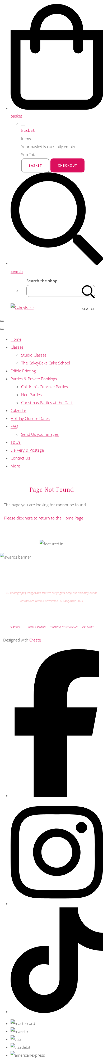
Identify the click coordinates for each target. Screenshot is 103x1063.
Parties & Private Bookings (34, 378)
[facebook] (57, 795)
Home (16, 339)
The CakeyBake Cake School (45, 363)
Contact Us (20, 458)
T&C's (16, 442)
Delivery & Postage (27, 450)
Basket (35, 165)
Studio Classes (33, 355)
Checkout (67, 165)
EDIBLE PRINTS (36, 627)
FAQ (14, 426)
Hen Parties (31, 394)
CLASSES (15, 627)
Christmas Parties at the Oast (47, 402)
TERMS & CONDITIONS (64, 627)
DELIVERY (88, 627)
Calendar (18, 410)
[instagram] (57, 903)
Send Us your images (40, 434)
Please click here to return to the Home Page (43, 518)
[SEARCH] (88, 291)
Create (35, 640)
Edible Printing (23, 370)
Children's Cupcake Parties (44, 386)
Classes (17, 347)
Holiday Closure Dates (30, 418)
